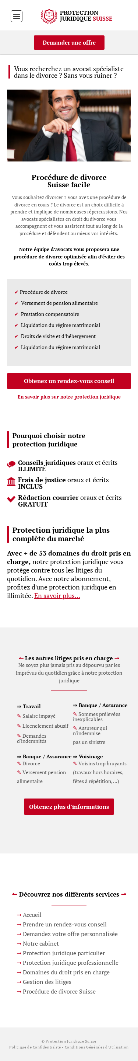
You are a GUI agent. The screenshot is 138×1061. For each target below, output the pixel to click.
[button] (16, 16)
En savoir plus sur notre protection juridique (69, 396)
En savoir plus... (57, 595)
